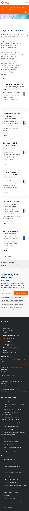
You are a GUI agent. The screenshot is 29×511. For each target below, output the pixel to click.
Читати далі (24, 311)
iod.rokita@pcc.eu (11, 352)
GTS (5, 469)
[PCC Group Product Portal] (5, 2)
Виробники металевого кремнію (12, 447)
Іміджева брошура (9, 476)
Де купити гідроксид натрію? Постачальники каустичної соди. (10, 419)
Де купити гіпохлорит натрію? (12, 423)
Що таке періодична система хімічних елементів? (12, 503)
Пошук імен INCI (8, 495)
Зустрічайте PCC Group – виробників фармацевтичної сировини (12, 405)
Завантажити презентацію (11, 479)
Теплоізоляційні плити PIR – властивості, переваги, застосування (13, 433)
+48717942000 (10, 338)
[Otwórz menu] (26, 2)
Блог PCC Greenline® (9, 498)
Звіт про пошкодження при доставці (13, 472)
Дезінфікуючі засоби (9, 401)
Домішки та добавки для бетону (12, 409)
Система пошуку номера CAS (11, 492)
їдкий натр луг (7, 438)
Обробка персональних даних (12, 466)
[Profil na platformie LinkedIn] (8, 344)
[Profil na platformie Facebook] (4, 344)
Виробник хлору (8, 444)
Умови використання (9, 459)
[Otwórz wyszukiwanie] (22, 2)
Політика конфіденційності (11, 463)
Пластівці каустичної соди (11, 441)
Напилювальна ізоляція (10, 429)
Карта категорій (8, 489)
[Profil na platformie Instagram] (11, 344)
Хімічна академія (8, 507)
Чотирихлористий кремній (11, 451)
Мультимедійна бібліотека (11, 482)
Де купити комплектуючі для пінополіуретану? (10, 413)
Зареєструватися (21, 293)
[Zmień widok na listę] (3, 78)
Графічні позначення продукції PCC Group (15, 485)
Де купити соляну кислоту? (11, 426)
